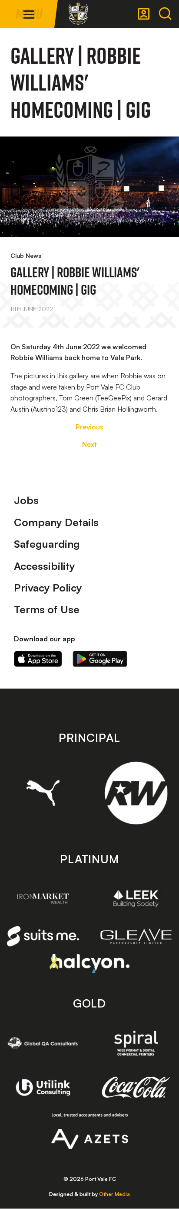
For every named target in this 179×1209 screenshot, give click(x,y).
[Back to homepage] (78, 14)
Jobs (26, 500)
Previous (89, 426)
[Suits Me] (43, 936)
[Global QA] (43, 1043)
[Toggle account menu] (143, 13)
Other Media (114, 1194)
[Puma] (43, 793)
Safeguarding (47, 543)
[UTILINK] (43, 1087)
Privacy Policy (48, 587)
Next (89, 444)
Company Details (56, 522)
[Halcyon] (90, 963)
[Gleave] (136, 936)
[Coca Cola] (136, 1087)
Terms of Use (47, 609)
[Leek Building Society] (136, 898)
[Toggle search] (165, 14)
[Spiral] (136, 1043)
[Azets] (90, 1131)
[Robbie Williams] (136, 793)
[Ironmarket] (43, 898)
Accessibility (44, 565)
